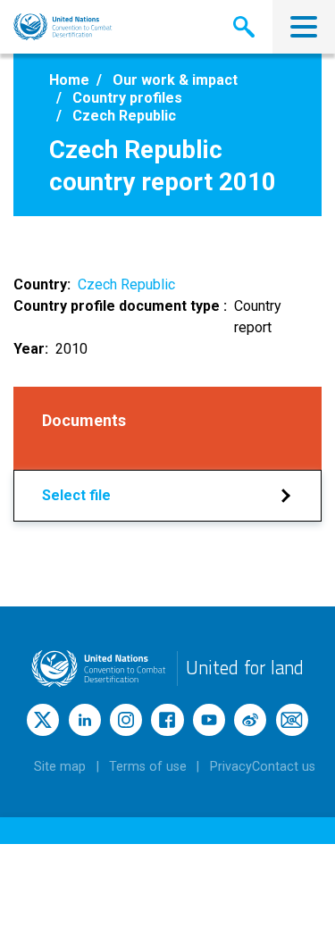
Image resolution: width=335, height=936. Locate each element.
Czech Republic (126, 284)
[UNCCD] (63, 27)
